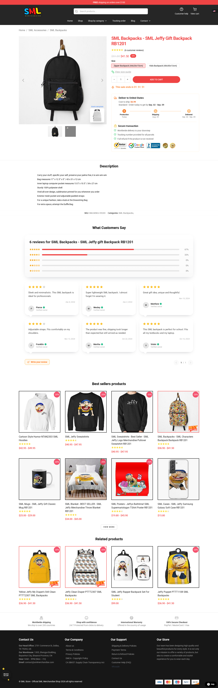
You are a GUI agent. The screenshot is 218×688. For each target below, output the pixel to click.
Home (22, 30)
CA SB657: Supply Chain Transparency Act (85, 662)
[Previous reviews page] (176, 362)
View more (109, 527)
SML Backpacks (58, 30)
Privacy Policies (73, 654)
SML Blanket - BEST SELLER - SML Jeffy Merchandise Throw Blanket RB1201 (83, 508)
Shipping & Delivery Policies (124, 646)
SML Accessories (37, 30)
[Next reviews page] (190, 362)
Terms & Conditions (74, 650)
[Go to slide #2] (70, 131)
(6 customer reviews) (134, 50)
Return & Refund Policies (123, 654)
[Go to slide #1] (55, 131)
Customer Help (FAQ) (121, 662)
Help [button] (212, 684)
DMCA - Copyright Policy (77, 658)
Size (113, 61)
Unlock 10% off (6, 674)
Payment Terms (119, 650)
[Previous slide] (23, 80)
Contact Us (117, 658)
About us (70, 646)
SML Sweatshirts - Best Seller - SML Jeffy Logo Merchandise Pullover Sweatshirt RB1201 (130, 440)
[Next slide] (102, 80)
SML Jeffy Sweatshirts (77, 436)
